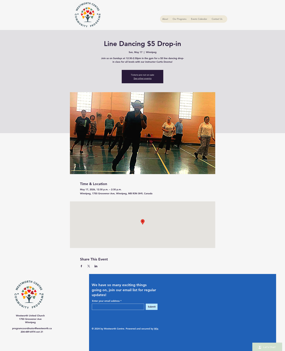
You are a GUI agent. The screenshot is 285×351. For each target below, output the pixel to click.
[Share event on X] (88, 266)
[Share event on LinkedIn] (96, 266)
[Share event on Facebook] (81, 266)
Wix (156, 328)
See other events (143, 78)
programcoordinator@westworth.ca (32, 328)
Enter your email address (106, 301)
